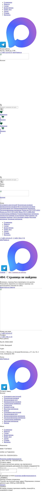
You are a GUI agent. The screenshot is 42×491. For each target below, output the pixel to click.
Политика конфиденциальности (10, 459)
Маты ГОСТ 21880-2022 (27, 212)
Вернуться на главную (7, 287)
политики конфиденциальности (25, 475)
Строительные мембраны (8, 214)
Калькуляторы (8, 8)
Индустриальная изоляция (26, 206)
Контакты (7, 15)
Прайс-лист (8, 9)
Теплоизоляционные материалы (10, 210)
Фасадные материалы (11, 409)
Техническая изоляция (25, 205)
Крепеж (21, 215)
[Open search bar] (1, 105)
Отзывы (6, 13)
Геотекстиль (4, 215)
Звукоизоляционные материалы (24, 208)
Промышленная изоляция (8, 206)
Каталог (2, 197)
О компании (8, 2)
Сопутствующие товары (21, 217)
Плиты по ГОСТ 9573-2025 (9, 212)
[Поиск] (1, 109)
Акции (6, 11)
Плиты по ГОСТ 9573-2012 (31, 210)
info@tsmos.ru (17, 52)
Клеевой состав (13, 215)
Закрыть (2, 485)
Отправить (4, 477)
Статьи (6, 6)
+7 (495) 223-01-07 (6, 52)
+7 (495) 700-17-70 (19, 238)
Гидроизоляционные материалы (28, 214)
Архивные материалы (15, 219)
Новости (7, 4)
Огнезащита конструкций (8, 205)
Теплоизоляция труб (7, 208)
